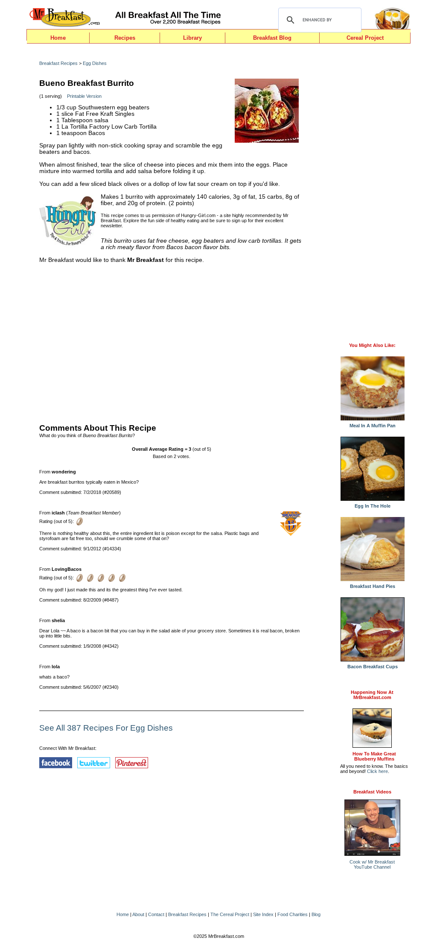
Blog (316, 914)
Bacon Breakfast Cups (372, 666)
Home (58, 38)
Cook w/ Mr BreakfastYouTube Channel (372, 864)
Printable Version (84, 96)
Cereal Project (365, 38)
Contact (156, 914)
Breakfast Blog (272, 38)
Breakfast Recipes (58, 63)
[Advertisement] (171, 341)
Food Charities (292, 914)
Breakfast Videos (372, 791)
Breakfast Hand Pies (372, 586)
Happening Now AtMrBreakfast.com (372, 695)
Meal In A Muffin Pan (373, 425)
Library (192, 38)
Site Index (263, 914)
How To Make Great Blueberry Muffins (374, 756)
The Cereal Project (229, 914)
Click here (377, 771)
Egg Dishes (95, 63)
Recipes (124, 38)
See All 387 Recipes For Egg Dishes (106, 727)
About (138, 914)
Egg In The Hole (372, 505)
